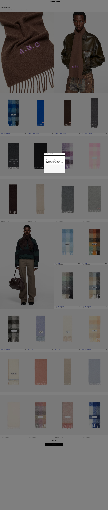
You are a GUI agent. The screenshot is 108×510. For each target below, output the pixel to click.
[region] (54, 163)
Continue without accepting (54, 168)
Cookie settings (54, 166)
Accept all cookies (54, 171)
